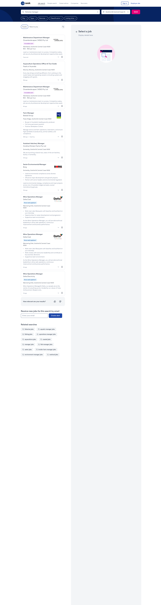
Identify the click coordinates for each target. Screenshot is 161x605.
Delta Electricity (29, 276)
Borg (25, 167)
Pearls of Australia (29, 66)
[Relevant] (55, 301)
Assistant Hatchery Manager (33, 143)
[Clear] (97, 12)
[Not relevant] (60, 301)
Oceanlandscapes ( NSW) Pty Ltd (35, 40)
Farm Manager (28, 113)
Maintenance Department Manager (36, 37)
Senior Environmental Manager (34, 164)
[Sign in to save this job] (62, 57)
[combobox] (60, 12)
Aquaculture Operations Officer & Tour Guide (40, 64)
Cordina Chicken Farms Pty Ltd (34, 146)
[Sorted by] (63, 27)
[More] (58, 57)
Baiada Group (28, 115)
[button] (63, 27)
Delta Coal (27, 199)
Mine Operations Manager (33, 197)
